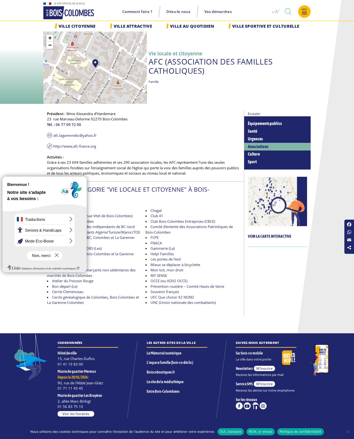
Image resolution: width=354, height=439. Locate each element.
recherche (288, 11)
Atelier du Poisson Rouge (72, 280)
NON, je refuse (260, 431)
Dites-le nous (178, 11)
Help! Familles (162, 253)
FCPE (155, 237)
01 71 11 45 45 (70, 388)
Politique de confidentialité (300, 431)
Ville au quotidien (192, 26)
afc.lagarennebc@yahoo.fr (75, 135)
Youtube (247, 405)
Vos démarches (218, 11)
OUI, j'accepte (231, 431)
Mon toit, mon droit (167, 270)
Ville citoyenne (77, 26)
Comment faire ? (137, 11)
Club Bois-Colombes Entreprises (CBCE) (183, 221)
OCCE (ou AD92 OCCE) (169, 280)
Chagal (156, 210)
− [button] (50, 45)
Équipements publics (265, 123)
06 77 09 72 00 (68, 124)
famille (154, 81)
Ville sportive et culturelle (265, 26)
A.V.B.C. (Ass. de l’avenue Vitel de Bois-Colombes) (92, 215)
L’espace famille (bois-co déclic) (170, 362)
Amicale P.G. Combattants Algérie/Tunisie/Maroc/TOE (96, 232)
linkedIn (255, 405)
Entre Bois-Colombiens (163, 391)
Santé (252, 131)
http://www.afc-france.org (74, 146)
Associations (258, 146)
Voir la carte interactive (269, 236)
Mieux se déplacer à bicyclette (175, 264)
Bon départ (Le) (64, 286)
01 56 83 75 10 (70, 406)
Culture (254, 154)
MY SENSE (159, 275)
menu (304, 9)
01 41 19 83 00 (70, 364)
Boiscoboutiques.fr (161, 372)
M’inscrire (264, 368)
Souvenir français (165, 291)
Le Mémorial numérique (164, 353)
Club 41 (157, 215)
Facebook (239, 405)
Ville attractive (133, 26)
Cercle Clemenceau (67, 291)
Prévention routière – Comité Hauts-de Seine (187, 286)
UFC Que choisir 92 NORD (172, 297)
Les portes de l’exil (166, 259)
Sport (252, 161)
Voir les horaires (75, 413)
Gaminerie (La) (163, 248)
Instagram (263, 405)
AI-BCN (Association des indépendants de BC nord (93, 226)
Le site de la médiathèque (165, 382)
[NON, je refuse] (348, 431)
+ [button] (50, 38)
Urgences (255, 139)
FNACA (156, 243)
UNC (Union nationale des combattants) (183, 302)
